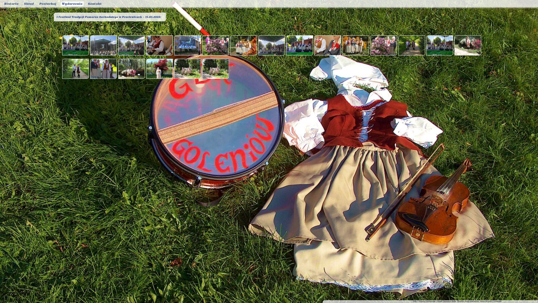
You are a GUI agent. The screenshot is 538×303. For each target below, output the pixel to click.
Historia (11, 4)
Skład (29, 4)
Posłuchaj (47, 4)
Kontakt (95, 4)
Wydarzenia (72, 4)
